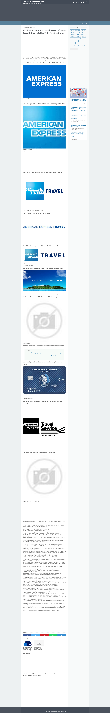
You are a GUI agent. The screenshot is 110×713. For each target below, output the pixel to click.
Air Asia (29, 23)
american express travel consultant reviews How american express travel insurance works (43, 352)
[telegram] (61, 635)
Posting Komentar (29, 35)
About (43, 708)
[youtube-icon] (81, 2)
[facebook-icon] (74, 2)
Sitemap (50, 708)
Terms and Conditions (57, 708)
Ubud (85, 40)
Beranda (24, 23)
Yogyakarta (80, 32)
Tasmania (66, 23)
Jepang (73, 45)
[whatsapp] (53, 635)
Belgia (84, 36)
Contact (46, 708)
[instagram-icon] (78, 2)
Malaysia (54, 23)
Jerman (79, 38)
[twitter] (35, 635)
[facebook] (27, 635)
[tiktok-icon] (86, 2)
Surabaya (73, 34)
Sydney (77, 30)
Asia (34, 23)
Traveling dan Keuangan (33, 1)
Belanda (79, 36)
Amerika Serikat (74, 40)
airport (83, 45)
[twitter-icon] (76, 2)
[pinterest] (44, 635)
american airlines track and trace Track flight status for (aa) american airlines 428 (78, 101)
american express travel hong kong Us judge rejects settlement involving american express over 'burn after (78, 109)
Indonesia (49, 23)
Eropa (43, 23)
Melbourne (79, 34)
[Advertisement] (55, 13)
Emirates (73, 38)
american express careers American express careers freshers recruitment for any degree (78, 117)
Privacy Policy (64, 708)
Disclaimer (70, 708)
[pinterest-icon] (83, 2)
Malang (78, 45)
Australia (38, 23)
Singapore (60, 23)
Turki (80, 40)
